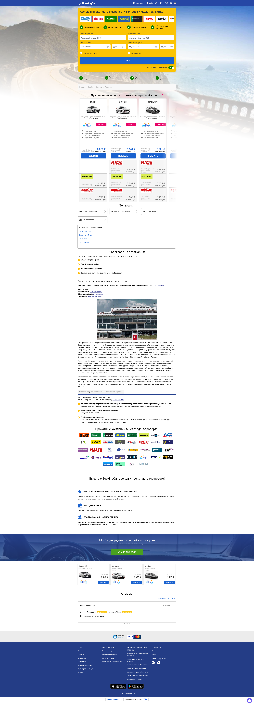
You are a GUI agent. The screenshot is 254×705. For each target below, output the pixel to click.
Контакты (81, 654)
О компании (82, 651)
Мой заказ (139, 3)
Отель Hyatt (83, 239)
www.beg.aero (98, 294)
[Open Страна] (175, 3)
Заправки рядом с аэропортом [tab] (90, 392)
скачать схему (158, 285)
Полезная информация (109, 654)
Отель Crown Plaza (85, 235)
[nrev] (178, 612)
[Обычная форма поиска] (170, 67)
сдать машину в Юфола (134, 679)
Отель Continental (85, 231)
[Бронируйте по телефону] (156, 3)
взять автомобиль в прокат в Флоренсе (136, 660)
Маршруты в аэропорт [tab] (114, 392)
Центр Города (84, 242)
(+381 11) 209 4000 (95, 296)
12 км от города (96, 292)
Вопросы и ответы (108, 658)
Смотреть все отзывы (166, 599)
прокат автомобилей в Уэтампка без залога (138, 654)
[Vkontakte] (153, 663)
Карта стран (82, 661)
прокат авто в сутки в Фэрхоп (136, 668)
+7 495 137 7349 (127, 552)
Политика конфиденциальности (112, 661)
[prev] (76, 612)
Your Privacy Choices (133, 699)
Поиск (127, 60)
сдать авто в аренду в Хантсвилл (137, 672)
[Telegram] (158, 663)
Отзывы (80, 672)
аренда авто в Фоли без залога (137, 665)
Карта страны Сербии (85, 665)
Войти (151, 3)
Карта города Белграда (85, 669)
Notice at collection (114, 699)
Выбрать (94, 156)
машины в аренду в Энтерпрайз (137, 675)
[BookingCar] (87, 3)
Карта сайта (82, 658)
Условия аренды (107, 651)
